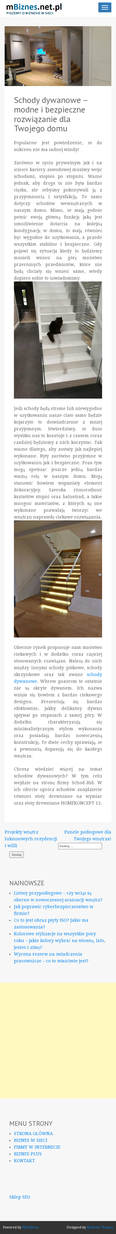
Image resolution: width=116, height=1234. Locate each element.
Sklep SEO (19, 1197)
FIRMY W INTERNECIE (37, 1147)
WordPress (30, 1227)
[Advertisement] (58, 1040)
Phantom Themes (100, 1227)
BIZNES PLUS (28, 1153)
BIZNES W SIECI (30, 1140)
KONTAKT (24, 1160)
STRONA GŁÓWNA (33, 1133)
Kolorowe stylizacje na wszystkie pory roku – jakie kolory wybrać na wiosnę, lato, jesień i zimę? (59, 940)
